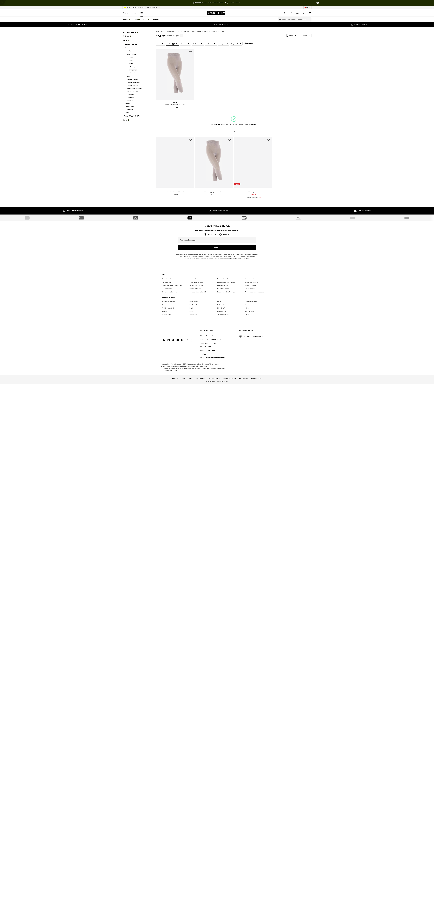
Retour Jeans (249, 311)
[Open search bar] (279, 19)
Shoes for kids (166, 279)
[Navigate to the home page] (174, 331)
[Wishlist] (303, 13)
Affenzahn (165, 305)
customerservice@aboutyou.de (195, 259)
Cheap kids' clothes (251, 282)
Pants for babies (251, 285)
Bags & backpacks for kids (226, 282)
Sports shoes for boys (169, 292)
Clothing (186, 31)
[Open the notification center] (297, 13)
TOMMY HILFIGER (223, 315)
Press (183, 378)
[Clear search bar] (310, 19)
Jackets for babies (196, 279)
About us (175, 378)
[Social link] (164, 340)
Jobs (190, 378)
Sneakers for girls (196, 289)
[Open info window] (317, 3)
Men (134, 13)
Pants (206, 31)
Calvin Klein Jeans (251, 301)
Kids (142, 13)
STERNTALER (166, 315)
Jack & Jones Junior (168, 308)
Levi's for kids (194, 305)
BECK (219, 301)
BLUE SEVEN (194, 301)
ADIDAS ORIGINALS (168, 301)
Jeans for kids (250, 279)
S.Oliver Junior (222, 305)
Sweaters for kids (223, 289)
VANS (247, 315)
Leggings (214, 31)
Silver (221, 31)
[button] (291, 35)
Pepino (192, 308)
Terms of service (214, 378)
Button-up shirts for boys (226, 292)
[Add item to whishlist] (190, 52)
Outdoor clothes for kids (198, 292)
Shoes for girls (167, 289)
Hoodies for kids (222, 279)
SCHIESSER (193, 315)
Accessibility (243, 378)
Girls (163, 31)
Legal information (229, 378)
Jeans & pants (196, 31)
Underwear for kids (196, 282)
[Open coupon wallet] (284, 13)
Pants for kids (166, 282)
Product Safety (256, 378)
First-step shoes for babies (254, 292)
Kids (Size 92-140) (173, 31)
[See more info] (175, 110)
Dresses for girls (222, 285)
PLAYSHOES (221, 311)
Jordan (247, 305)
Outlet (128, 7)
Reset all (249, 43)
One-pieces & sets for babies (172, 285)
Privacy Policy (183, 257)
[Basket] (310, 13)
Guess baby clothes (196, 285)
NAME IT (192, 311)
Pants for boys (250, 289)
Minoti (247, 308)
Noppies (164, 311)
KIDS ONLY (221, 308)
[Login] (291, 13)
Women (126, 13)
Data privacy (200, 378)
